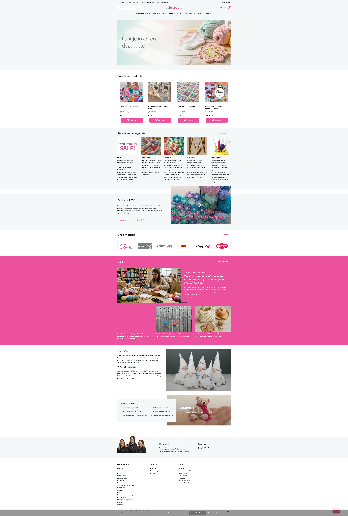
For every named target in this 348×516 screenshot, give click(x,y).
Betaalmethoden (122, 478)
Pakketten (172, 13)
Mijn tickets (153, 473)
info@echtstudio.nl (188, 483)
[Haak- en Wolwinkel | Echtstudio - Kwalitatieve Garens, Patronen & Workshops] (174, 7)
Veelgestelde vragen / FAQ (125, 485)
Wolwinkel (120, 504)
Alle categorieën (224, 133)
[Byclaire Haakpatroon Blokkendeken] (131, 92)
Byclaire (122, 104)
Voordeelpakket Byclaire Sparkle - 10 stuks (214, 107)
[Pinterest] (205, 448)
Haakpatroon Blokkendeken (130, 106)
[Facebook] (198, 448)
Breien (119, 492)
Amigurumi (180, 13)
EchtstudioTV (139, 220)
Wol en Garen (139, 13)
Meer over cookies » (214, 512)
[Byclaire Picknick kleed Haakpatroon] (188, 92)
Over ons (120, 468)
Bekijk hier (123, 220)
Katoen (119, 502)
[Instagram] (202, 448)
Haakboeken (156, 13)
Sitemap (119, 490)
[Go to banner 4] (174, 42)
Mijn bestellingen (155, 471)
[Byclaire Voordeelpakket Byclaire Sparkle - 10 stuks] (216, 92)
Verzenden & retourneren (125, 483)
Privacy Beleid (121, 475)
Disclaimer (120, 473)
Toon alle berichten (223, 261)
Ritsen (200, 13)
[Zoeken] (142, 8)
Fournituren (188, 13)
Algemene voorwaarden (124, 471)
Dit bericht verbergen (197, 512)
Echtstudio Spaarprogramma (125, 499)
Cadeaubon (207, 13)
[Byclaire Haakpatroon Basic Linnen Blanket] (159, 92)
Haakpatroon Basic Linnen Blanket (158, 107)
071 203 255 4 (185, 480)
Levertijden (120, 480)
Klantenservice (226, 2)
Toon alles (226, 234)
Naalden (147, 13)
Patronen (164, 13)
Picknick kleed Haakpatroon (187, 106)
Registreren (153, 468)
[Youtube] (208, 448)
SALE (194, 13)
